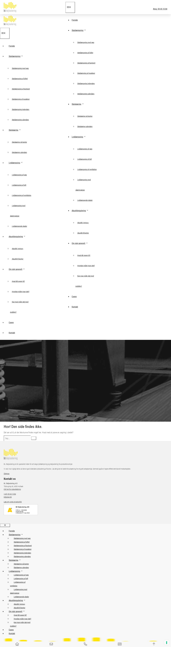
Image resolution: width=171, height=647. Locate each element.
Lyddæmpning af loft (84, 159)
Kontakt (75, 306)
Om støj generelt (78, 243)
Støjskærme (76, 104)
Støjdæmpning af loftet (85, 52)
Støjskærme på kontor (84, 116)
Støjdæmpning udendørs (85, 94)
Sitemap (6, 473)
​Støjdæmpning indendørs (86, 83)
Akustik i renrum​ (83, 222)
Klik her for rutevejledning (12, 489)
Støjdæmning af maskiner (86, 73)
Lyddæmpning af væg (84, 149)
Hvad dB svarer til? (83, 255)
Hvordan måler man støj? (86, 265)
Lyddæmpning (77, 136)
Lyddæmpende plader (85, 200)
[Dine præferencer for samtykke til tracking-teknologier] (166, 642)
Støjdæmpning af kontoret (86, 63)
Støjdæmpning (77, 30)
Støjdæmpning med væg (85, 42)
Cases (74, 296)
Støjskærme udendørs (84, 126)
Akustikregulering (79, 210)
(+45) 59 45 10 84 (10, 494)
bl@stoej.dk (8, 497)
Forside (75, 20)
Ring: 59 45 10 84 (160, 9)
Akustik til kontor (83, 233)
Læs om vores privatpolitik (13, 502)
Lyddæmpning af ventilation (87, 169)
